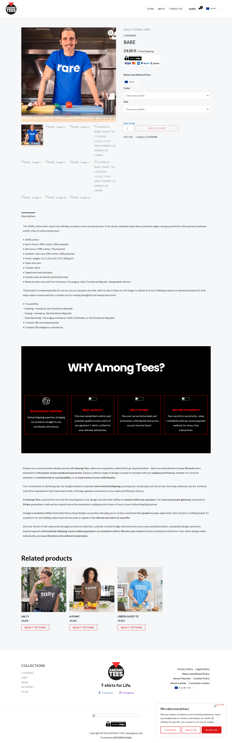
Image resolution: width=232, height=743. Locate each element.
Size (126, 101)
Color (127, 88)
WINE (24, 682)
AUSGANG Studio (122, 737)
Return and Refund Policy (137, 74)
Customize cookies (199, 683)
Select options (35, 627)
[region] (191, 720)
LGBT (24, 677)
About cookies (178, 683)
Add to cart (157, 128)
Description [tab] (28, 216)
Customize (170, 729)
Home (127, 29)
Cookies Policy (201, 678)
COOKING (137, 29)
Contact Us (175, 9)
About (161, 9)
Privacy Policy (185, 668)
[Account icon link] (225, 8)
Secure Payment (182, 678)
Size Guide (129, 123)
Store (150, 9)
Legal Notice (202, 668)
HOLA (24, 691)
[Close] (219, 705)
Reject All (190, 729)
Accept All (211, 729)
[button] (110, 33)
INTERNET (27, 686)
